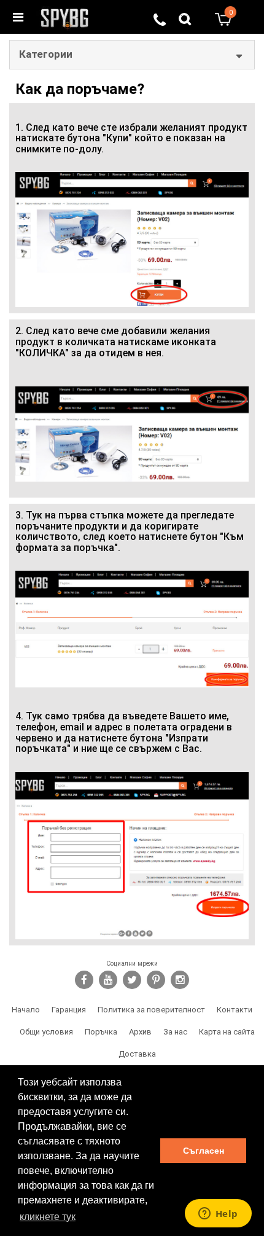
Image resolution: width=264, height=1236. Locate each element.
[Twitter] (132, 980)
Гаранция (69, 1009)
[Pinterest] (156, 980)
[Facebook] (84, 980)
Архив (140, 1031)
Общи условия (46, 1031)
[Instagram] (180, 980)
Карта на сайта (227, 1031)
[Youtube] (108, 980)
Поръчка (101, 1031)
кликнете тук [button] (48, 1216)
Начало (26, 1009)
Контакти (234, 1009)
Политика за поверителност (151, 1009)
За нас (175, 1031)
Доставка (137, 1053)
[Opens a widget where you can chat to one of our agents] (218, 1214)
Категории (45, 54)
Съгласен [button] (203, 1151)
